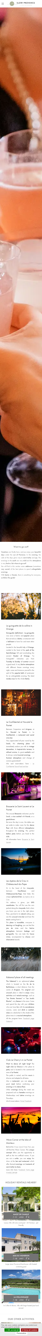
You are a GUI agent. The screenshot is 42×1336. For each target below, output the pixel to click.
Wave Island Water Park (22, 1147)
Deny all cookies (30, 1330)
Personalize (21, 1333)
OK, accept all (13, 1330)
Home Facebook (25, 1101)
